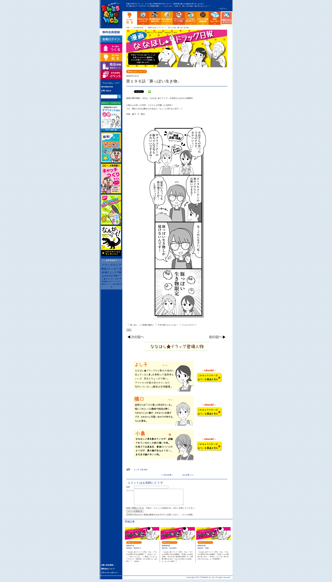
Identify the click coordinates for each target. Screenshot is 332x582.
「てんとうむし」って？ (110, 83)
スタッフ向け (114, 279)
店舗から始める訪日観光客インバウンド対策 (167, 18)
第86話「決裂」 (204, 548)
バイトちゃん (117, 281)
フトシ (109, 284)
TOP (127, 27)
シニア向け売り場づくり (191, 18)
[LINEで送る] (149, 90)
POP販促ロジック (143, 18)
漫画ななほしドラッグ (156, 27)
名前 (129, 487)
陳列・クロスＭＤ (155, 18)
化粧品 (118, 284)
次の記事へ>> (186, 475)
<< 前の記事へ (168, 475)
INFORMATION (107, 87)
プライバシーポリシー (109, 573)
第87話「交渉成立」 (170, 548)
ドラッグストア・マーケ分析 (179, 18)
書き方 (106, 279)
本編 (115, 276)
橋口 (107, 272)
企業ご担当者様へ (108, 565)
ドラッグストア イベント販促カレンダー (215, 18)
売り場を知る (138, 27)
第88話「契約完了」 (134, 548)
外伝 (111, 276)
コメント (129, 490)
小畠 (113, 284)
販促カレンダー (110, 268)
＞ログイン (222, 9)
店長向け (104, 284)
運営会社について (108, 569)
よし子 (113, 272)
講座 (105, 281)
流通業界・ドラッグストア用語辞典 (203, 18)
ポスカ (110, 281)
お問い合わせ (106, 91)
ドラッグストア (112, 264)
